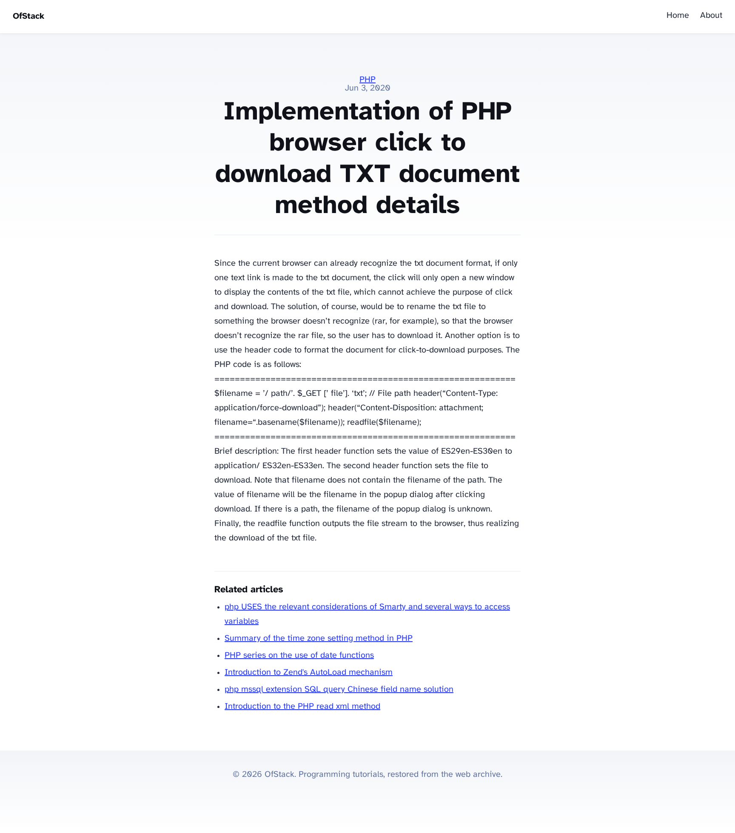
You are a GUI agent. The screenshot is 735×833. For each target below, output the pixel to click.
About (711, 15)
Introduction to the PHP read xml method (302, 706)
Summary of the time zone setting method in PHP (319, 638)
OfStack (28, 16)
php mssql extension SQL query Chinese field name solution (339, 689)
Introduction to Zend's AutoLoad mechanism (309, 672)
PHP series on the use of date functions (299, 655)
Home (678, 15)
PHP (367, 79)
